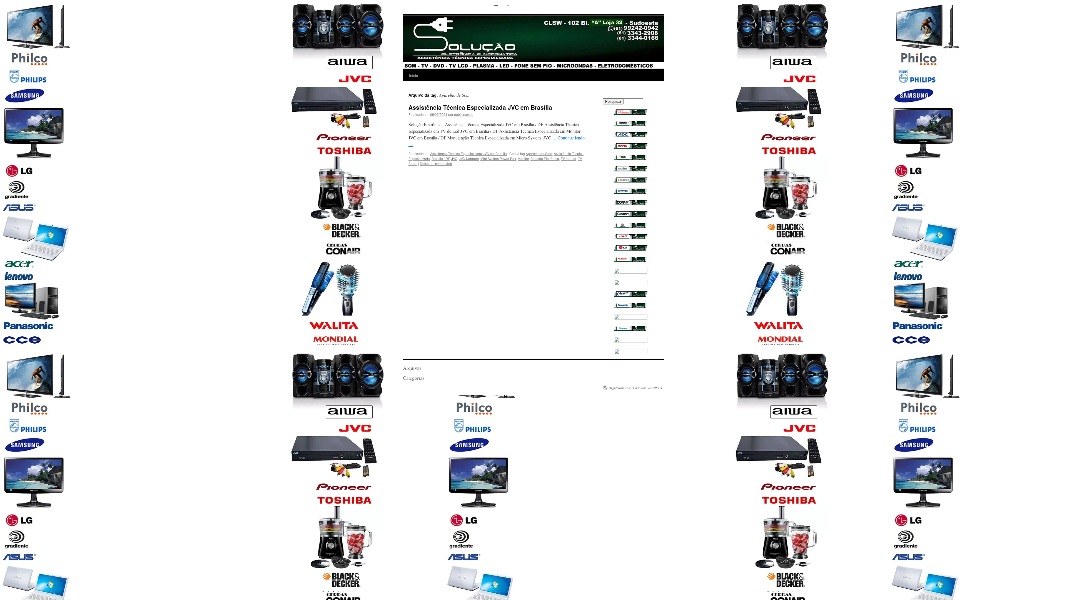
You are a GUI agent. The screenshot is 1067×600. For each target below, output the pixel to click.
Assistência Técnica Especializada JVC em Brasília (480, 107)
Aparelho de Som (539, 153)
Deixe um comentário (436, 163)
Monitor (523, 158)
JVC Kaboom (469, 158)
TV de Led (568, 158)
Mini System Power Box (498, 158)
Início (413, 75)
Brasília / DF (441, 158)
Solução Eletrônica (544, 158)
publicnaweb (463, 114)
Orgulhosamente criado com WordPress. (636, 388)
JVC (454, 158)
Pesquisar (613, 101)
